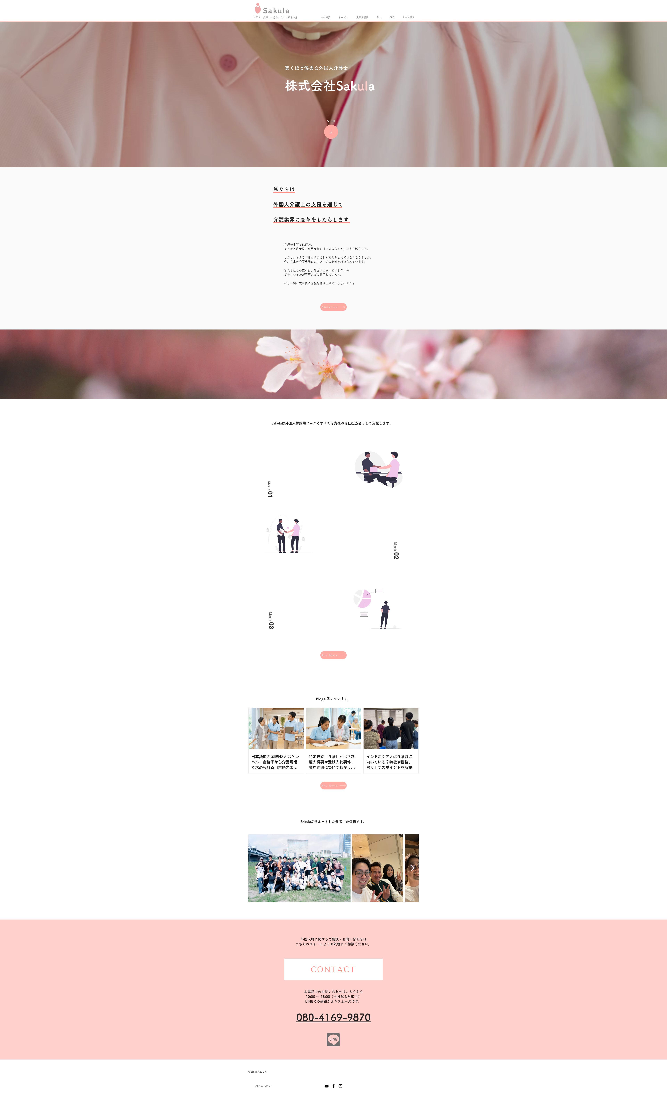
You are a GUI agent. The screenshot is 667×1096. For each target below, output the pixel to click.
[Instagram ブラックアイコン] (340, 1086)
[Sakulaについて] (331, 132)
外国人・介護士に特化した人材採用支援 (275, 17)
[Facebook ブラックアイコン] (333, 1086)
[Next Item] (413, 868)
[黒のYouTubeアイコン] (326, 1086)
